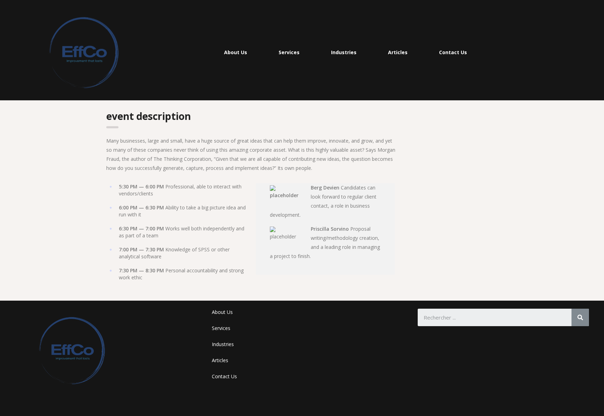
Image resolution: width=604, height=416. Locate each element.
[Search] (580, 317)
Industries (344, 52)
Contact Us (453, 52)
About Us (235, 52)
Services (289, 52)
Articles (398, 52)
